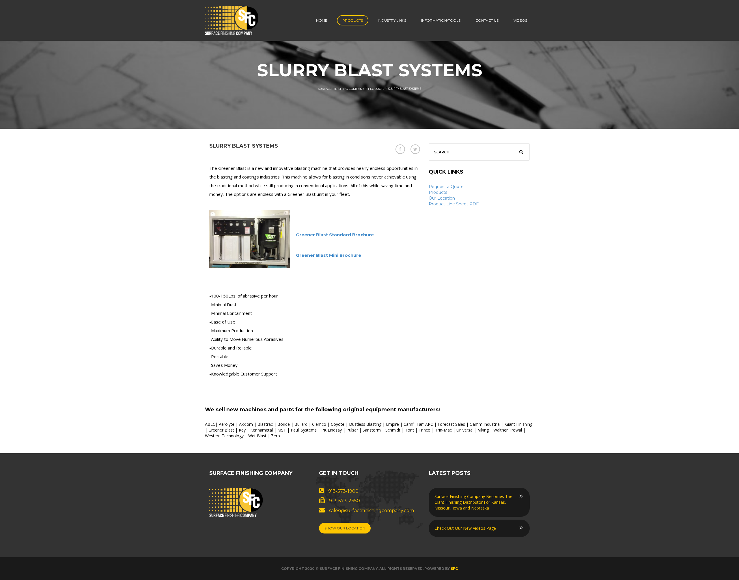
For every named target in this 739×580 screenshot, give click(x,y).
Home (321, 20)
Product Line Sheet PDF (454, 204)
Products (352, 20)
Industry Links (392, 20)
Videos (520, 20)
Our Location (442, 198)
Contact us (487, 20)
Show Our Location (344, 528)
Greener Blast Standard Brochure (335, 234)
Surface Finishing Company (341, 89)
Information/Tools (440, 20)
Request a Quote (446, 186)
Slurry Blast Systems (243, 146)
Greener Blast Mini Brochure (328, 255)
